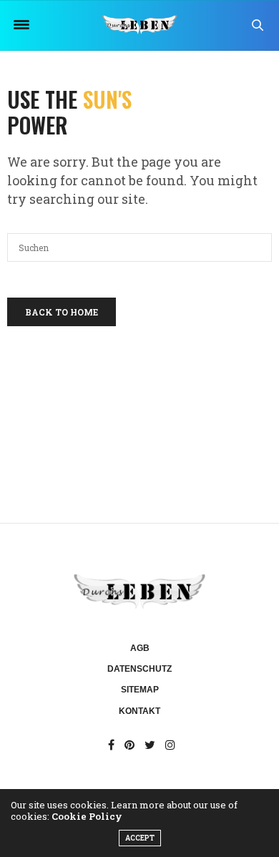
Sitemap (140, 690)
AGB (140, 648)
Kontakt (139, 711)
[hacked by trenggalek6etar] (140, 25)
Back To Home (61, 312)
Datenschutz (139, 669)
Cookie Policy (87, 816)
